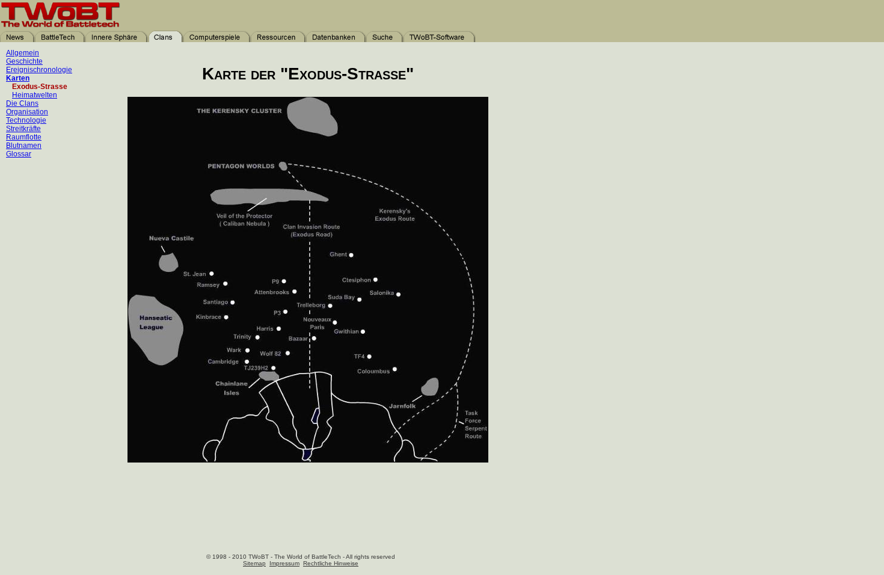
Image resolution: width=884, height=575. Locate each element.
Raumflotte (23, 137)
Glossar (18, 154)
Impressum (284, 563)
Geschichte (24, 61)
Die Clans (22, 103)
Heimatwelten (34, 95)
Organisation (27, 112)
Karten (17, 78)
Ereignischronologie (39, 70)
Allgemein (22, 53)
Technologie (26, 120)
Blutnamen (23, 145)
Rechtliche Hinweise (330, 563)
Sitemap (254, 563)
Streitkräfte (23, 129)
